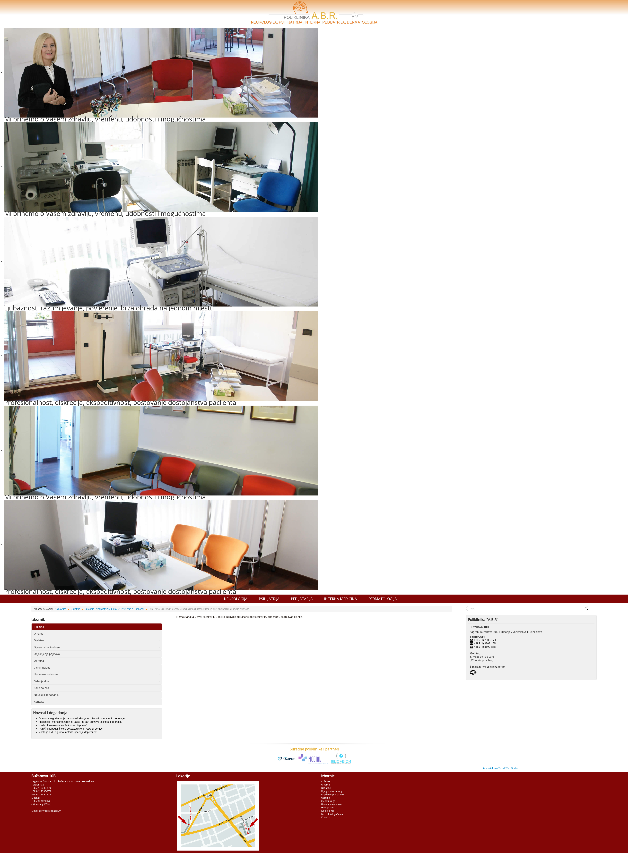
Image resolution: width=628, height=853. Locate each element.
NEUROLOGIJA (235, 598)
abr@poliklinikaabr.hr (491, 666)
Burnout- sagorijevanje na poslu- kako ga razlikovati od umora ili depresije (82, 718)
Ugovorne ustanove (46, 674)
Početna (39, 627)
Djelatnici (39, 640)
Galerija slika (41, 681)
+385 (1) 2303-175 (485, 643)
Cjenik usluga (42, 667)
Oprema (39, 661)
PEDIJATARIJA (302, 598)
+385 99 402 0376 (484, 656)
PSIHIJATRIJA (269, 598)
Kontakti (39, 701)
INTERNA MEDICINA (340, 598)
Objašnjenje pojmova (47, 654)
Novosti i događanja (46, 695)
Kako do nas (41, 688)
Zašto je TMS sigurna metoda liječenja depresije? (67, 732)
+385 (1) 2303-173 (485, 640)
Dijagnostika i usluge (47, 647)
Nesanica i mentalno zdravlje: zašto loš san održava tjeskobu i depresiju (80, 721)
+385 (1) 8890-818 (485, 646)
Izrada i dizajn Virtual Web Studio (500, 768)
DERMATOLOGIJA (382, 598)
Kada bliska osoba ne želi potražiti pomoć (63, 725)
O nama (38, 633)
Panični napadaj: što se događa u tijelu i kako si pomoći (71, 728)
